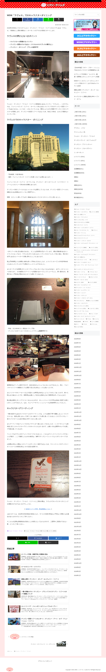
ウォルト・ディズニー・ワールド (16, 531)
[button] (59, 19)
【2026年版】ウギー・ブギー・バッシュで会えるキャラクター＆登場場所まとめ (86, 69)
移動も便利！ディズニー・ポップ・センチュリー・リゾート (86, 91)
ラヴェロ (44, 531)
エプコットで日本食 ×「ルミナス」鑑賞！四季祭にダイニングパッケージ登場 (86, 75)
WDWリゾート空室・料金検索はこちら (38, 509)
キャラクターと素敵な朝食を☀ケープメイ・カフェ (86, 98)
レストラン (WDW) (52, 531)
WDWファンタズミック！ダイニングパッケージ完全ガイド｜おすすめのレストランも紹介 (86, 83)
